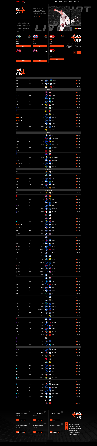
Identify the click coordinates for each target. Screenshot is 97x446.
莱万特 (43, 344)
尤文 (43, 371)
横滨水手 (53, 265)
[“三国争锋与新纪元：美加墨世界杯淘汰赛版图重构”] (55, 418)
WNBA (20, 114)
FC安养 (43, 123)
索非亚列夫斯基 (55, 144)
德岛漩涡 (42, 293)
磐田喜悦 (53, 243)
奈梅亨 (53, 104)
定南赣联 (42, 334)
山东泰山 (53, 184)
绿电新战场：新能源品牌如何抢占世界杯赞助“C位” (26, 23)
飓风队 (43, 384)
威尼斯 (53, 199)
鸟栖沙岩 (53, 281)
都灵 (53, 355)
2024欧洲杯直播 (77, 426)
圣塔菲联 (42, 211)
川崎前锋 (42, 259)
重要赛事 (70, 1)
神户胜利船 (42, 271)
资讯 (75, 1)
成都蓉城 (42, 325)
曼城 (53, 205)
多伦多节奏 (54, 166)
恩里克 (77, 432)
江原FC (43, 129)
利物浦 (43, 322)
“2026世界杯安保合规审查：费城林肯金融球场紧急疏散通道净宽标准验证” (46, 13)
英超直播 (67, 43)
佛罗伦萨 (42, 352)
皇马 (43, 135)
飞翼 (43, 117)
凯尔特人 (53, 101)
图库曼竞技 (42, 396)
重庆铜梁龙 (54, 331)
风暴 (43, 166)
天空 (53, 114)
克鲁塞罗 (53, 390)
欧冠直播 (77, 43)
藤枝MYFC (54, 252)
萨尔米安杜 (54, 211)
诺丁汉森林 (54, 322)
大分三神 (53, 293)
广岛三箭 (53, 233)
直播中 (23, 46)
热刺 (43, 349)
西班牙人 (53, 365)
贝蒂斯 (53, 98)
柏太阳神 (53, 246)
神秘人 (53, 120)
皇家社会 (53, 135)
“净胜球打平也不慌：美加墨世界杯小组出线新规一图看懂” (60, 425)
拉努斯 (53, 221)
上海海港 (53, 187)
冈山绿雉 (53, 274)
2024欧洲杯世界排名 (74, 430)
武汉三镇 (53, 230)
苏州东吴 (53, 334)
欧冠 (18, 95)
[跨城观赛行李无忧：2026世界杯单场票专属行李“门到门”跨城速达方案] (21, 418)
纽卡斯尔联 (54, 349)
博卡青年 (42, 221)
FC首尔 (43, 86)
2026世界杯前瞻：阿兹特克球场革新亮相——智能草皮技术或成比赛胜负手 (30, 28)
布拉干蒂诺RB (54, 387)
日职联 (18, 233)
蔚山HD (53, 126)
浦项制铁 (54, 83)
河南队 (43, 331)
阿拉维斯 (42, 208)
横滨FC (43, 281)
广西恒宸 (53, 315)
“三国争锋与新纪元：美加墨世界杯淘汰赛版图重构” (59, 413)
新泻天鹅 (53, 240)
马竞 (53, 374)
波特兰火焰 (54, 117)
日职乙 (18, 240)
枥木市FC (42, 243)
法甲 (18, 202)
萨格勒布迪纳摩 (55, 138)
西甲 (18, 98)
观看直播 (78, 80)
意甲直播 (77, 45)
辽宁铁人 (53, 325)
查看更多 (35, 16)
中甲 (18, 309)
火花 (43, 227)
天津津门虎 (42, 306)
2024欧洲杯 (72, 426)
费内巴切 (53, 141)
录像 (79, 1)
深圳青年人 (54, 312)
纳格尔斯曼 (71, 434)
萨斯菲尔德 (54, 368)
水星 (43, 120)
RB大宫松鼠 (42, 287)
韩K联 (18, 80)
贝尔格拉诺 (54, 396)
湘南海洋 (53, 287)
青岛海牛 (42, 230)
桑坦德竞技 (42, 192)
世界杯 (18, 101)
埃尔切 (53, 192)
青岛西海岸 (54, 306)
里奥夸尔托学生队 (55, 384)
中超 (20, 181)
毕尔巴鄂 (53, 171)
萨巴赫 (43, 95)
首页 (56, 1)
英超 (18, 205)
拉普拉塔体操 (54, 377)
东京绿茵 (42, 268)
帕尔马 (53, 371)
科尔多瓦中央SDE (55, 393)
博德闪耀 (42, 104)
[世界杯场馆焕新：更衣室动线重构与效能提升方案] (38, 430)
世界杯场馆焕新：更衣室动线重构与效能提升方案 (42, 425)
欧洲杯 (70, 424)
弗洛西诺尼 (54, 352)
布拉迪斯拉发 (54, 147)
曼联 (76, 434)
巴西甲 (18, 387)
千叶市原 (53, 259)
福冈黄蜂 (53, 262)
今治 (43, 290)
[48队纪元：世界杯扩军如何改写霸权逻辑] (38, 418)
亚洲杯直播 (69, 46)
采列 (43, 147)
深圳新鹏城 (42, 187)
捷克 (72, 424)
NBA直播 (71, 43)
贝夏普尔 (53, 95)
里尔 (43, 202)
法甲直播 (73, 45)
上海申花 (42, 184)
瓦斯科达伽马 (41, 390)
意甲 (18, 199)
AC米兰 (43, 199)
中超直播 (74, 43)
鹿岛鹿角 (53, 268)
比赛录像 (78, 424)
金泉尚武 (42, 80)
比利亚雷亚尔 (54, 208)
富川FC (54, 86)
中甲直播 (77, 46)
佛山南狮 (42, 312)
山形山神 (53, 290)
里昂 (43, 141)
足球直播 (60, 1)
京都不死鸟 (42, 262)
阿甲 (18, 211)
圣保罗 (43, 387)
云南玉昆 (53, 303)
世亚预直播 (73, 46)
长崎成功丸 (42, 249)
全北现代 (54, 80)
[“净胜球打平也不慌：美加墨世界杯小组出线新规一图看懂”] (55, 430)
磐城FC (43, 240)
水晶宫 (43, 205)
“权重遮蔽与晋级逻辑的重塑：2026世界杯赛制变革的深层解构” (28, 22)
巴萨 (43, 171)
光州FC (53, 129)
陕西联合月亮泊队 (41, 309)
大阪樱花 (53, 271)
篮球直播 (65, 1)
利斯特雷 (42, 368)
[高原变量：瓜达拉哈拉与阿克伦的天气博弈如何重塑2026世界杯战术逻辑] (21, 430)
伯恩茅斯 (42, 341)
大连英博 (42, 181)
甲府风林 (42, 284)
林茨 (43, 101)
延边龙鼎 (53, 309)
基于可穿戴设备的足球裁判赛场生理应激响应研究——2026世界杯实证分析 (46, 11)
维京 (43, 138)
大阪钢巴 (42, 233)
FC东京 (53, 249)
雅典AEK (42, 144)
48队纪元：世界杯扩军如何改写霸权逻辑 (40, 413)
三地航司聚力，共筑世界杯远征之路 (23, 25)
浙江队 (43, 303)
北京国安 (53, 181)
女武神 (53, 163)
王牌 (43, 224)
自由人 (43, 362)
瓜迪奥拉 (74, 432)
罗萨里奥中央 (41, 377)
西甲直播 (70, 45)
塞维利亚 (42, 374)
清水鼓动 (42, 246)
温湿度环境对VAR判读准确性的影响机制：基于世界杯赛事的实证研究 (45, 8)
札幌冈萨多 (54, 284)
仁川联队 (53, 123)
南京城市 (42, 315)
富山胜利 (42, 252)
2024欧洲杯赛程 (72, 428)
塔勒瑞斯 (42, 393)
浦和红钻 (42, 265)
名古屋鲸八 (42, 274)
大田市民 (42, 126)
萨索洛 (43, 355)
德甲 (80, 432)
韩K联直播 (69, 47)
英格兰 (75, 424)
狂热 (43, 218)
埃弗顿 (53, 341)
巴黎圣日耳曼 (54, 202)
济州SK (43, 83)
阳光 (43, 114)
